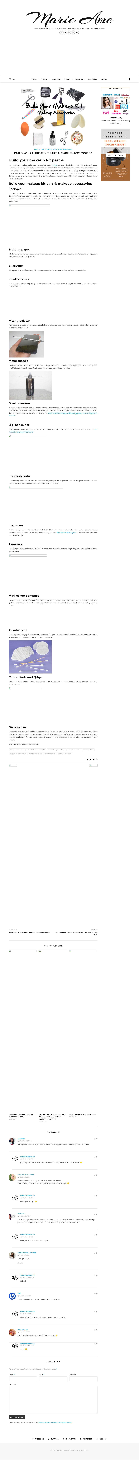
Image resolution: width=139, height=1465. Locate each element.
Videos (67, 79)
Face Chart (92, 79)
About (104, 79)
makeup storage (50, 754)
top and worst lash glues (67, 532)
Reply (96, 1139)
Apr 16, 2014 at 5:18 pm (24, 1216)
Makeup (44, 79)
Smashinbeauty (27, 1157)
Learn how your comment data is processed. (55, 1422)
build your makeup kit (62, 150)
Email (41, 1374)
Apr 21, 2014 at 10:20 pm (25, 1141)
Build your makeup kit (16, 750)
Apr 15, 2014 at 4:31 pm (24, 1295)
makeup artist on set (35, 754)
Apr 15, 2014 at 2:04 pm (24, 1332)
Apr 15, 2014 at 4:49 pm (27, 1314)
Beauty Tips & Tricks (43, 150)
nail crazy (23, 1330)
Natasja (22, 1214)
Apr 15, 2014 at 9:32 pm (24, 1255)
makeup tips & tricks (64, 754)
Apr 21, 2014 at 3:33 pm (24, 1177)
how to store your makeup (56, 750)
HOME (34, 79)
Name (11, 1374)
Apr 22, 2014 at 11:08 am (27, 1198)
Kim (19, 1293)
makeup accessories (74, 750)
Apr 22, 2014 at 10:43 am (27, 1159)
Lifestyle (56, 79)
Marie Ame (69, 18)
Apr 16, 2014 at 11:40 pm (27, 1237)
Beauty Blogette (26, 1175)
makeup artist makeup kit (18, 754)
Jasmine (21, 1138)
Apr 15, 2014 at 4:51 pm (27, 1345)
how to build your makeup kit (36, 750)
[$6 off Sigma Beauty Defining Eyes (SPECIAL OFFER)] (13, 845)
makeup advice (88, 750)
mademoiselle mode (27, 1253)
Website (73, 1374)
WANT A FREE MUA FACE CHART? (82, 1114)
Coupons (79, 79)
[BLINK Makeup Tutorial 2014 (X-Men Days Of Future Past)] (93, 845)
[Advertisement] (69, 59)
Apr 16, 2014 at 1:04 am (27, 1277)
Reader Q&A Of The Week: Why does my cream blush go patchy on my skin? (52, 1117)
